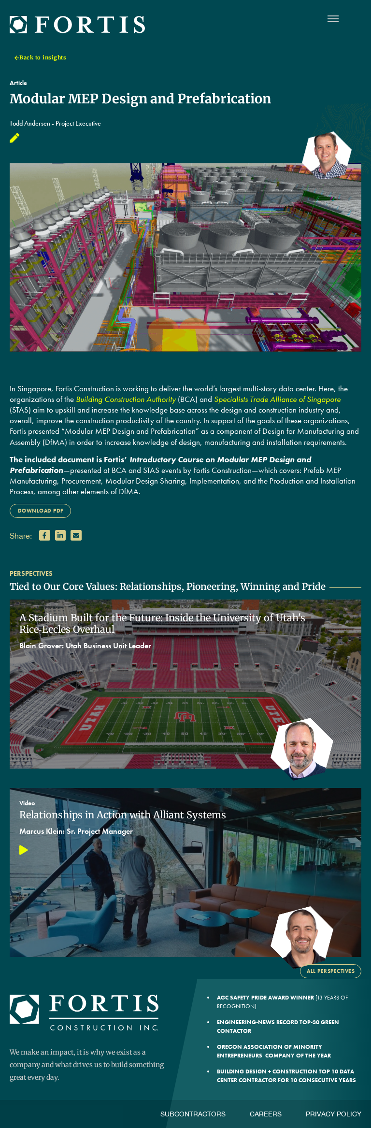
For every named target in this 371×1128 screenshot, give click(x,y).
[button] (44, 535)
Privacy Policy (333, 1114)
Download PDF (40, 510)
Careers (266, 1114)
